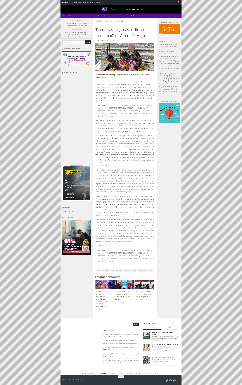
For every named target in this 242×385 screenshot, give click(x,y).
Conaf (165, 58)
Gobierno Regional (168, 71)
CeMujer (113, 270)
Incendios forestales (164, 73)
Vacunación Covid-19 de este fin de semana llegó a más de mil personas (143, 294)
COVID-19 (171, 61)
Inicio (64, 16)
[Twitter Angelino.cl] (167, 380)
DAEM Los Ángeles (164, 63)
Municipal (170, 357)
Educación (106, 16)
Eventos (109, 21)
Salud (98, 16)
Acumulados (165, 44)
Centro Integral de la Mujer (122, 270)
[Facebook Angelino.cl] (170, 380)
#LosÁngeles (66, 2)
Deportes (122, 16)
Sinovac (168, 94)
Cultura (114, 16)
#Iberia (85, 2)
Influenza (172, 73)
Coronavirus (163, 61)
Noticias (71, 16)
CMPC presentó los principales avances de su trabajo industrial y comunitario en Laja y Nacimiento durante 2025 (165, 349)
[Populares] (170, 328)
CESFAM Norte (168, 51)
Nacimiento (174, 81)
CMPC (170, 54)
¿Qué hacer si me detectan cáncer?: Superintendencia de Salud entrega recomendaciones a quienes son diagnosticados (102, 299)
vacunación (173, 94)
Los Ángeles (82, 16)
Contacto (132, 16)
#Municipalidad (95, 2)
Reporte (160, 89)
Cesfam (165, 49)
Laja (175, 73)
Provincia (91, 16)
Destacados (99, 21)
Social (176, 344)
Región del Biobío (171, 86)
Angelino (101, 40)
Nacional (161, 84)
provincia (173, 84)
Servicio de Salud (166, 91)
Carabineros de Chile (163, 46)
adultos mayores (173, 44)
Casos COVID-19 (172, 46)
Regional (162, 86)
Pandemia (167, 84)
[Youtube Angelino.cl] (174, 380)
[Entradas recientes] (152, 328)
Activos (160, 44)
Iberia (174, 71)
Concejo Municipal (171, 58)
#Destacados (77, 2)
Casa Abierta (106, 270)
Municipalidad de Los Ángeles (145, 270)
